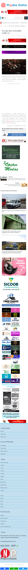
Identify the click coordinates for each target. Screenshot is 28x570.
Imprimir (20, 36)
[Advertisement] (14, 99)
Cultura (2, 468)
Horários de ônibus (4, 518)
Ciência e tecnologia (4, 462)
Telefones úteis (3, 521)
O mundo (2, 490)
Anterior (11, 176)
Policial (2, 495)
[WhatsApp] (14, 568)
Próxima (17, 183)
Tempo (22, 35)
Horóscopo (3, 523)
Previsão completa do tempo (6, 526)
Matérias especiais (4, 487)
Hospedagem (3, 453)
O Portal (2, 431)
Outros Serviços (3, 436)
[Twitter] (23, 568)
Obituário (2, 515)
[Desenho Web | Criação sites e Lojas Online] (9, 554)
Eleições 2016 (3, 482)
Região (20, 35)
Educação (2, 476)
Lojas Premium (3, 448)
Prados (17, 35)
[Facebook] (4, 568)
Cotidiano (2, 465)
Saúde (2, 501)
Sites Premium (3, 445)
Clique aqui (9, 121)
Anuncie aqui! (3, 434)
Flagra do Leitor (3, 484)
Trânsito (2, 506)
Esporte (2, 479)
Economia (2, 473)
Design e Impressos (4, 451)
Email (25, 36)
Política (2, 498)
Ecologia (2, 470)
